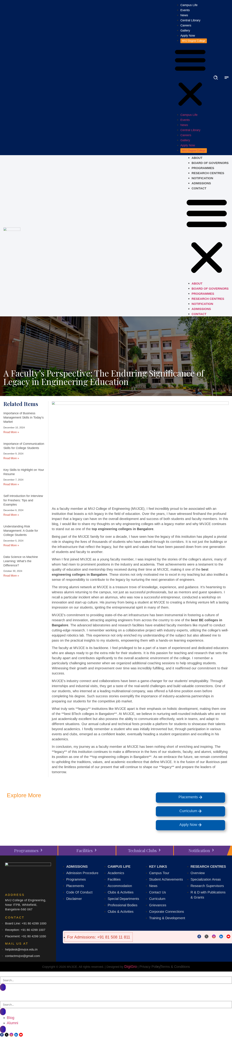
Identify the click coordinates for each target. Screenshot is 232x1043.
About (197, 158)
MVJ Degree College (193, 40)
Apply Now (187, 35)
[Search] (3, 987)
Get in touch (52, 812)
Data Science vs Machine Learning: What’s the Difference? (20, 561)
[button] (190, 77)
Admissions (201, 183)
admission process (31, 820)
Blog (10, 1018)
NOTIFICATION (202, 178)
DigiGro (130, 966)
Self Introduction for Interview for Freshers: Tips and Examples (23, 500)
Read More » (11, 432)
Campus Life (189, 5)
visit (106, 812)
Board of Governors (210, 163)
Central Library (190, 20)
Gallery (185, 30)
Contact (199, 188)
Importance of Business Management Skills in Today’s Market (23, 417)
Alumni (12, 1023)
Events (185, 10)
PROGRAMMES (203, 168)
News (184, 15)
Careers (185, 25)
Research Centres (208, 173)
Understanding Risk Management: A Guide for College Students (20, 531)
